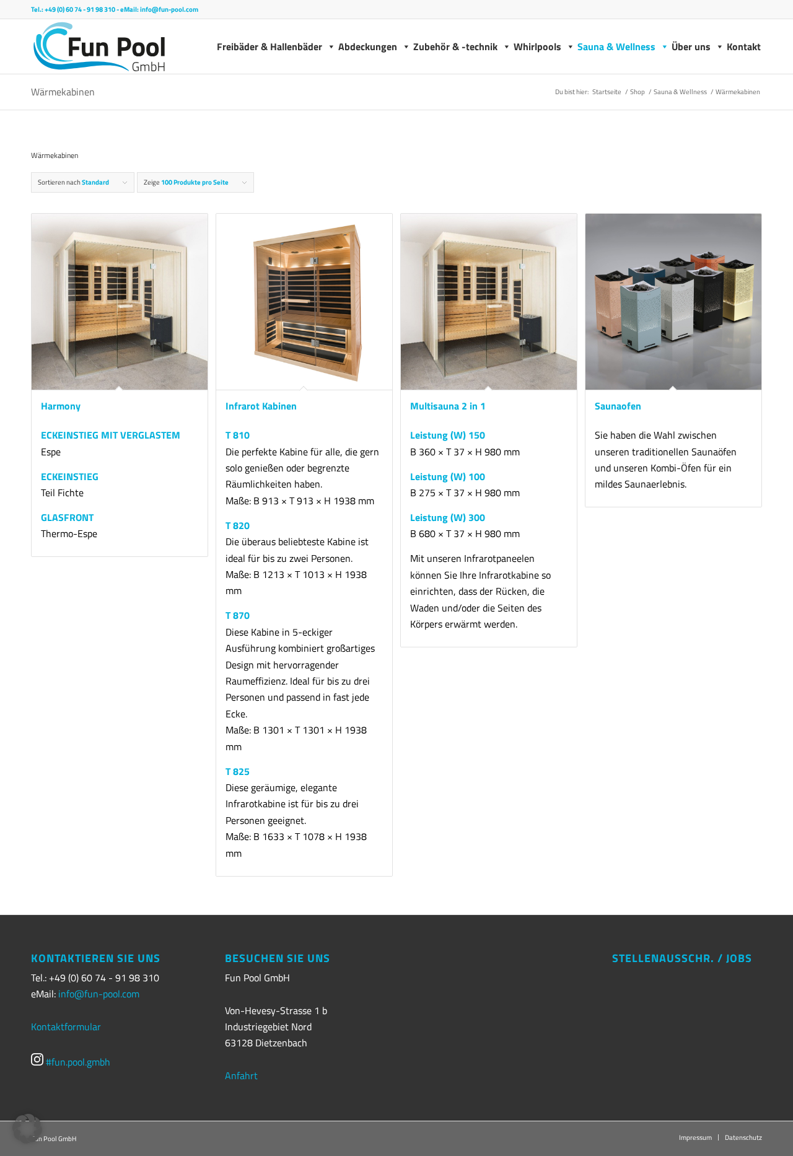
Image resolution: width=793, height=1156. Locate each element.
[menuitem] (695, 1137)
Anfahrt (241, 1075)
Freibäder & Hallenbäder (269, 46)
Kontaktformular (66, 1026)
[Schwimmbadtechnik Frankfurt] (99, 46)
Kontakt (744, 46)
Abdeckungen (367, 46)
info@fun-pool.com (169, 9)
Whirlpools (537, 46)
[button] (27, 1128)
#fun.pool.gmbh (76, 1061)
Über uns (691, 46)
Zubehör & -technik (455, 46)
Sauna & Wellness (616, 46)
